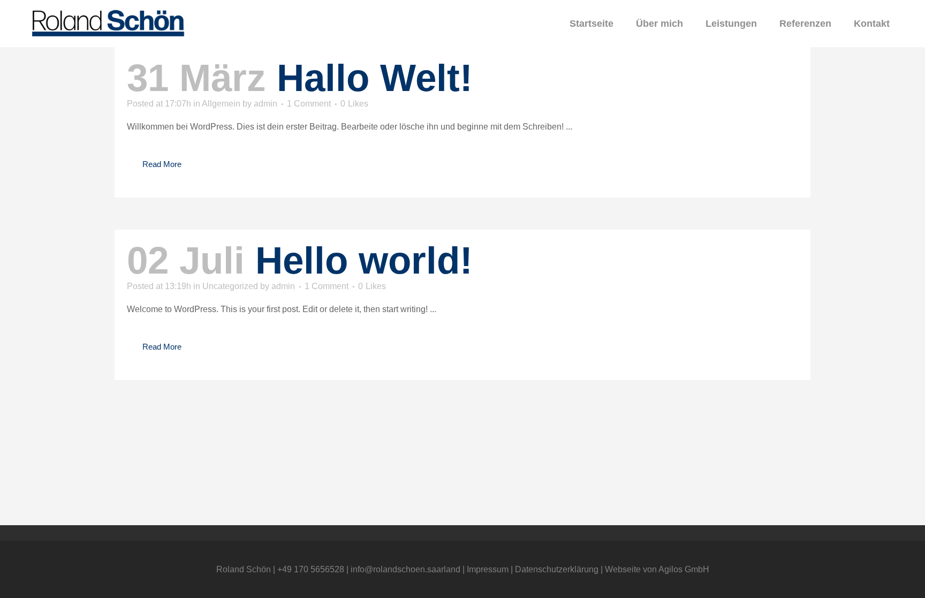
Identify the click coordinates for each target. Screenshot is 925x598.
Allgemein (221, 103)
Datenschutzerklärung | (560, 569)
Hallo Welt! (375, 78)
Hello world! (364, 260)
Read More (161, 164)
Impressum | (491, 569)
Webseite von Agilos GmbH (657, 569)
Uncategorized (230, 286)
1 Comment (309, 103)
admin (265, 103)
